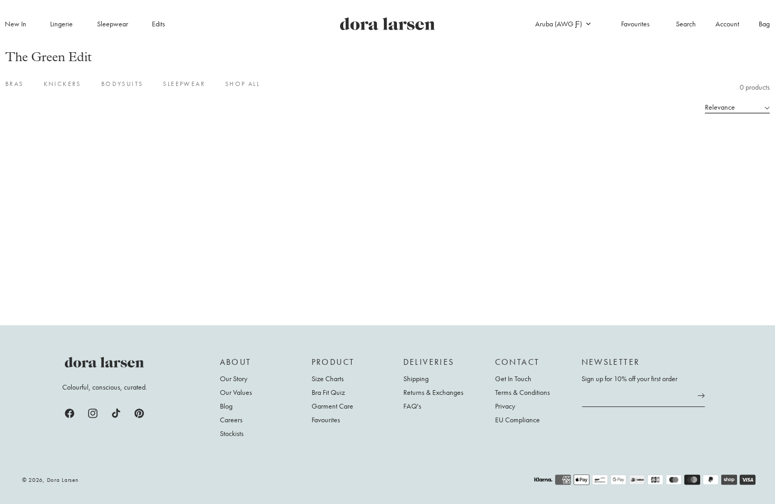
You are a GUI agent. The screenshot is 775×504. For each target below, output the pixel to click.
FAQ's (412, 406)
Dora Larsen (63, 479)
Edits (158, 23)
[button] (67, 24)
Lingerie (61, 23)
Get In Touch (513, 378)
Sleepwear (112, 23)
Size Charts (328, 378)
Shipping (416, 378)
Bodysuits (122, 84)
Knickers (62, 84)
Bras (14, 84)
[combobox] (563, 23)
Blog (226, 406)
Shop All (242, 84)
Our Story (233, 378)
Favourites (326, 419)
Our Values (236, 392)
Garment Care (332, 406)
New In (15, 23)
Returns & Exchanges (433, 392)
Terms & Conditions (522, 392)
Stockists (232, 433)
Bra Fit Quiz (328, 392)
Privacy (505, 406)
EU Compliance (517, 419)
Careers (231, 419)
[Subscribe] (701, 396)
